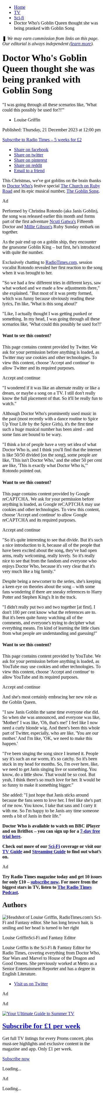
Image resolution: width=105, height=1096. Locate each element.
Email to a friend (29, 170)
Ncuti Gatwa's (63, 221)
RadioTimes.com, (62, 262)
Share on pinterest (30, 160)
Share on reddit (28, 165)
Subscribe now (16, 1058)
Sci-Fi (54, 846)
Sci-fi (19, 17)
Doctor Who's (20, 185)
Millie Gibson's (38, 226)
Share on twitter (28, 154)
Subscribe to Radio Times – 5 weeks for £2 (42, 139)
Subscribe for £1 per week (41, 1026)
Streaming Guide (49, 851)
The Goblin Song (82, 191)
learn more (81, 43)
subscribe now (45, 881)
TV (17, 12)
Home (19, 7)
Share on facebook (31, 149)
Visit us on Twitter (31, 983)
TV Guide (12, 851)
